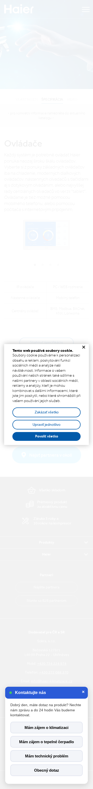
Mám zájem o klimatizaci (46, 727)
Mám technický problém (46, 756)
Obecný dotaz (46, 770)
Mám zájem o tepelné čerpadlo (46, 742)
